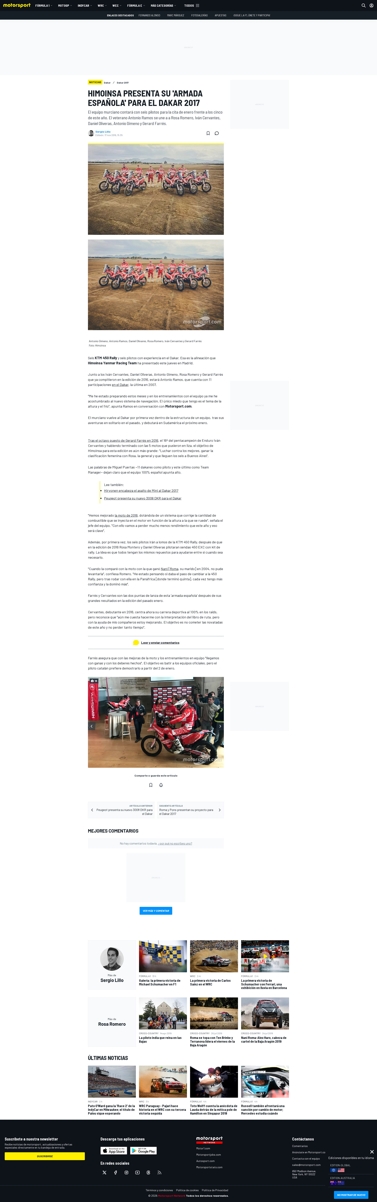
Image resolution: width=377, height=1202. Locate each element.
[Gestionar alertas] (161, 785)
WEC (116, 5)
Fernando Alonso (149, 15)
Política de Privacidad (215, 1190)
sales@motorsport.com (306, 1164)
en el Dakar (120, 384)
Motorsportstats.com (209, 1167)
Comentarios (300, 1146)
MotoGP (63, 5)
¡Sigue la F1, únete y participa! (251, 15)
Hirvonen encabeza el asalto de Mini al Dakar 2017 (141, 490)
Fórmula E (134, 5)
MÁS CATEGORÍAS (162, 5)
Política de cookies (187, 1190)
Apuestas (220, 15)
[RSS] (159, 1172)
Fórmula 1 (42, 5)
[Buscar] (364, 5)
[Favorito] (208, 133)
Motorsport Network (171, 1195)
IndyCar (83, 5)
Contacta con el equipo (306, 1158)
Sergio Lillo (103, 131)
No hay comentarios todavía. (156, 843)
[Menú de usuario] (371, 5)
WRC (101, 5)
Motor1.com (203, 1148)
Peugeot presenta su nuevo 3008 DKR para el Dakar (142, 498)
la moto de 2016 (126, 515)
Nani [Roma (169, 569)
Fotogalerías (199, 15)
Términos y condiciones (159, 1190)
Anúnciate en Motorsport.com (310, 1152)
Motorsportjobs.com (208, 1154)
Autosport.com (205, 1161)
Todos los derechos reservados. (207, 1195)
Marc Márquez (175, 15)
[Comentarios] (218, 133)
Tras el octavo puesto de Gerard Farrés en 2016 (123, 440)
